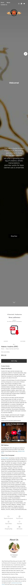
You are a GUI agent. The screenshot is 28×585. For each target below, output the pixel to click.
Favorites (19, 523)
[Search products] (26, 54)
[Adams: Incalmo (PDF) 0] (14, 326)
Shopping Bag (8, 528)
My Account (19, 518)
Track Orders (8, 523)
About (8, 2)
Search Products (8, 518)
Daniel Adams (5, 458)
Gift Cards (19, 528)
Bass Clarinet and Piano (12, 348)
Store (2, 348)
